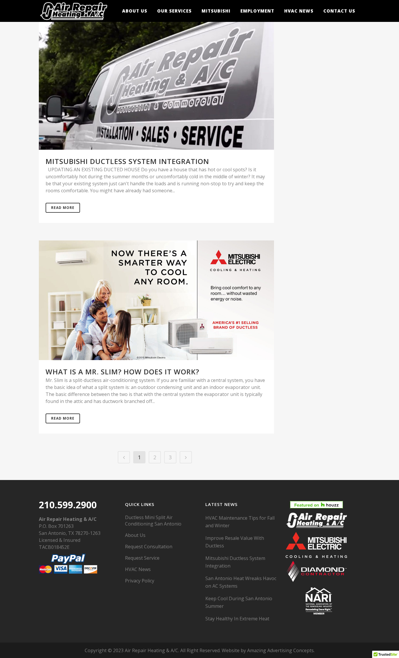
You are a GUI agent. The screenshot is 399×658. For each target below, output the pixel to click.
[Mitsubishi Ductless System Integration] (156, 85)
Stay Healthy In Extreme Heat (237, 618)
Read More (62, 207)
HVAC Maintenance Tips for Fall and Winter (240, 522)
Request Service (142, 558)
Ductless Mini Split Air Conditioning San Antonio (153, 520)
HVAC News (138, 569)
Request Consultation (148, 546)
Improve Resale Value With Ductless (234, 542)
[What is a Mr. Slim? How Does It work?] (156, 300)
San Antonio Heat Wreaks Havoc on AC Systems (240, 582)
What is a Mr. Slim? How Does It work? (122, 371)
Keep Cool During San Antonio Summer (238, 602)
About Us (135, 535)
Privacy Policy (139, 580)
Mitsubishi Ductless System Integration (127, 161)
